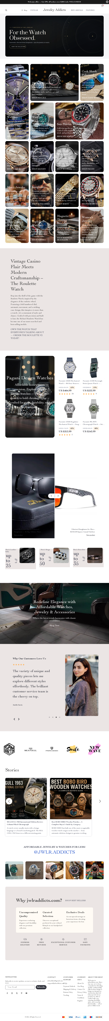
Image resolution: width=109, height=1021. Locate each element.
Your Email (11, 987)
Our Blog (80, 986)
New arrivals (77, 10)
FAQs (65, 983)
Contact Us (81, 989)
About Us (80, 983)
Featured (90, 10)
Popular (34, 10)
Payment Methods (69, 986)
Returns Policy (68, 992)
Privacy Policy (82, 992)
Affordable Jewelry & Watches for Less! (54, 847)
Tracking (66, 995)
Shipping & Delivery (69, 989)
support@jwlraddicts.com (56, 983)
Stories (12, 770)
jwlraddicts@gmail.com (55, 981)
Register (80, 1001)
